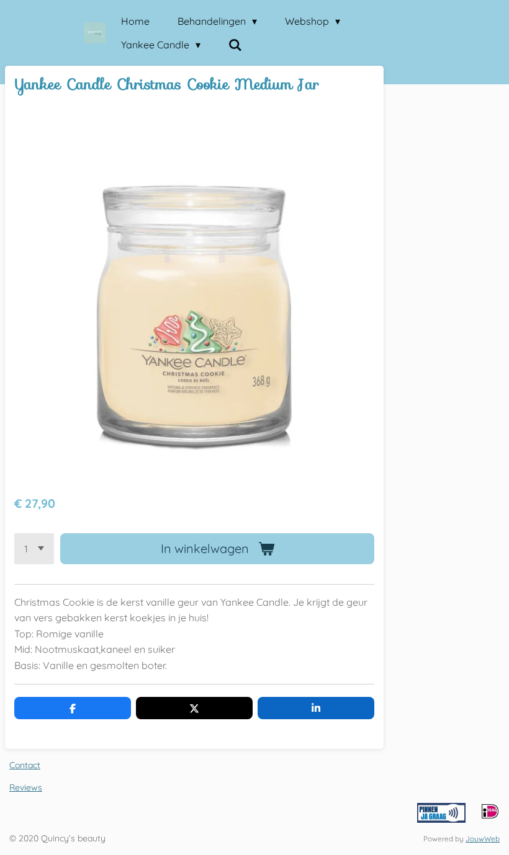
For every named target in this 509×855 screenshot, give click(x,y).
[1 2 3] (34, 548)
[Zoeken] (235, 44)
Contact (24, 765)
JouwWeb (483, 838)
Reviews (25, 787)
